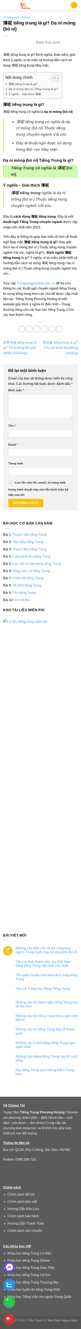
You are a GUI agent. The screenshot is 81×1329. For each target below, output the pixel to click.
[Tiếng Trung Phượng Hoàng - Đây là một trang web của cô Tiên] (25, 5)
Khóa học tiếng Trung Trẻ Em (28, 1275)
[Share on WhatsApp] (21, 329)
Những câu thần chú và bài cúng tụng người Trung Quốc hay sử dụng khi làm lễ (46, 950)
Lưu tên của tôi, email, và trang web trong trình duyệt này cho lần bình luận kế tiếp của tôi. (38, 488)
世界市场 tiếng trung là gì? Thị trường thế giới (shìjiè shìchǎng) (19, 348)
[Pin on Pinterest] (51, 329)
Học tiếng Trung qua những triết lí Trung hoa (45, 1072)
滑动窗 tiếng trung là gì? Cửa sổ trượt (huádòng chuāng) (60, 348)
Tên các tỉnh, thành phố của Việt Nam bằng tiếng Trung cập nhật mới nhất (43, 963)
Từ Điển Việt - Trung (17, 17)
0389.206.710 (25, 1159)
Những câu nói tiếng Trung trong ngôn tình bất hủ (47, 1018)
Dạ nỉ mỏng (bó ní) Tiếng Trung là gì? (33, 89)
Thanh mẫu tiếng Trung (29, 534)
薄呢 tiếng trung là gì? (23, 84)
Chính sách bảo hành (23, 1216)
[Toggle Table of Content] (53, 78)
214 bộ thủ (22, 600)
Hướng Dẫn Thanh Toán (25, 1223)
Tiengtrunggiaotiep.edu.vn (36, 283)
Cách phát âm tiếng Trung (31, 556)
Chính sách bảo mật (22, 1201)
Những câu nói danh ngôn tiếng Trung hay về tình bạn (47, 1004)
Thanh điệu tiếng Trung (29, 549)
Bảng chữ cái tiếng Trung (31, 571)
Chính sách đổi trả (20, 1194)
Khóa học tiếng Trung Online (28, 1260)
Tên (12, 425)
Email (13, 444)
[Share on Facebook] (29, 329)
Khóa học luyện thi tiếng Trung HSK (33, 1289)
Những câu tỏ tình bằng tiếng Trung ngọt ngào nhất (45, 1045)
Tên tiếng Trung (24, 592)
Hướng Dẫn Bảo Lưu (23, 1209)
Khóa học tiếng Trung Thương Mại (32, 1282)
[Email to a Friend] (44, 329)
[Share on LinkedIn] (59, 329)
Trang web (15, 463)
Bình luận (16, 390)
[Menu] (5, 5)
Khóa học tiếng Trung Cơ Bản (29, 1253)
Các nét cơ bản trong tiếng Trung (36, 563)
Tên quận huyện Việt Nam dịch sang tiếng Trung (46, 977)
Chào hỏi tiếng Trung (27, 578)
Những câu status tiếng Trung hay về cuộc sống (47, 1058)
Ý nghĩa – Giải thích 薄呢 (25, 94)
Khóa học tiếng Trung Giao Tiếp (30, 1267)
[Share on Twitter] (36, 329)
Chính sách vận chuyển (24, 1230)
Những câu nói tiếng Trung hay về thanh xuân (45, 1031)
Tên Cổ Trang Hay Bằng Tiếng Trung (43, 988)
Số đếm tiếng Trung (26, 585)
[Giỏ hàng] (74, 5)
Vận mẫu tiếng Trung (27, 542)
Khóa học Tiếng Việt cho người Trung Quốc (39, 1297)
